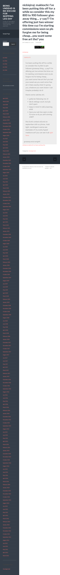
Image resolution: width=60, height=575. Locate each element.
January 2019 (6, 302)
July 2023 (5, 138)
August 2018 (6, 317)
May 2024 (5, 107)
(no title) (5, 57)
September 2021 (7, 206)
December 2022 (7, 160)
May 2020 (5, 252)
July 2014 (5, 469)
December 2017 (7, 342)
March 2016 (6, 407)
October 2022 (6, 166)
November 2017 (7, 345)
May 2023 (5, 144)
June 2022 (5, 178)
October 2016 (6, 385)
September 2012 (7, 537)
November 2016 (7, 382)
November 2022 (7, 163)
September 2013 (7, 500)
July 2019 (5, 283)
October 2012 (6, 534)
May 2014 (5, 475)
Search (5, 41)
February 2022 (6, 191)
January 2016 (6, 413)
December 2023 (7, 123)
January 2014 (6, 487)
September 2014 (7, 463)
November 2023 (7, 126)
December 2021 (7, 197)
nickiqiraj (25, 52)
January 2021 (6, 231)
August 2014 (6, 466)
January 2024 (6, 120)
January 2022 (6, 194)
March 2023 (6, 151)
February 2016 (6, 410)
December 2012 (7, 527)
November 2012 (7, 531)
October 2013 (6, 497)
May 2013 (5, 512)
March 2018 (6, 333)
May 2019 (5, 290)
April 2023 (5, 147)
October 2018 (6, 311)
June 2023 (5, 141)
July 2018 (5, 321)
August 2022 (6, 172)
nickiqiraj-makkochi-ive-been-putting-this (33, 145)
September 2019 (7, 277)
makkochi (27, 57)
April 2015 (5, 441)
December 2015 (7, 416)
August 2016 (6, 392)
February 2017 (6, 373)
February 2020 (6, 262)
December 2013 (7, 490)
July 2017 (5, 358)
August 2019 (6, 280)
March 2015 (6, 444)
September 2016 (7, 388)
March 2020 (6, 259)
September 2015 (7, 426)
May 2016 (5, 401)
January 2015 (6, 450)
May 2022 (5, 181)
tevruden (38, 42)
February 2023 (6, 154)
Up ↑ (51, 168)
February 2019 (6, 299)
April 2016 (5, 404)
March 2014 (6, 481)
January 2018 (6, 339)
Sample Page (6, 34)
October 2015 (6, 422)
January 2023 (6, 157)
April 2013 (5, 515)
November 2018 (7, 308)
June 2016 (5, 398)
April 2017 (5, 367)
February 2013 (6, 521)
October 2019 (6, 274)
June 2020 (5, 249)
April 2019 (5, 293)
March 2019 (6, 296)
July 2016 (5, 395)
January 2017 (6, 376)
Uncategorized (6, 569)
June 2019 (5, 287)
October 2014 (6, 460)
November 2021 (7, 200)
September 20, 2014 (28, 42)
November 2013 (7, 493)
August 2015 (6, 429)
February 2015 (6, 447)
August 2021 (6, 209)
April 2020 (5, 256)
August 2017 (6, 354)
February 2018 (6, 336)
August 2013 (6, 503)
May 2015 (5, 438)
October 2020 (6, 240)
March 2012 (6, 555)
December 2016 (7, 379)
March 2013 (6, 518)
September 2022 (7, 169)
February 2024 (6, 117)
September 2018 (7, 314)
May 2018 (5, 327)
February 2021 (6, 228)
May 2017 (5, 364)
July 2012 (5, 543)
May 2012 (5, 549)
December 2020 (7, 234)
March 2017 (6, 370)
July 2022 (5, 175)
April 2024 (5, 110)
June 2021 (5, 215)
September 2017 (7, 351)
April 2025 (5, 98)
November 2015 (7, 419)
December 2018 (7, 305)
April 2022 (5, 185)
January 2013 (6, 524)
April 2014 (5, 478)
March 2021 (6, 225)
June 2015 (5, 435)
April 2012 (5, 552)
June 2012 (5, 546)
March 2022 (6, 188)
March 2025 (6, 101)
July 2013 (5, 506)
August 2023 (6, 135)
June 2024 (5, 104)
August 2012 (6, 540)
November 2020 (7, 237)
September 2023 (7, 132)
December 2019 (7, 268)
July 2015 (5, 432)
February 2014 (6, 484)
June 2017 (5, 361)
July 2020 (5, 246)
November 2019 (7, 271)
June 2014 (5, 472)
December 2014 (7, 453)
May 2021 (5, 219)
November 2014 (7, 456)
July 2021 (5, 212)
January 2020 (6, 265)
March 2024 (6, 113)
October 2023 (6, 129)
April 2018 (5, 330)
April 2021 (5, 222)
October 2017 (6, 348)
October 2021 (6, 203)
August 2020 (6, 243)
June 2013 (5, 509)
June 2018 (5, 324)
